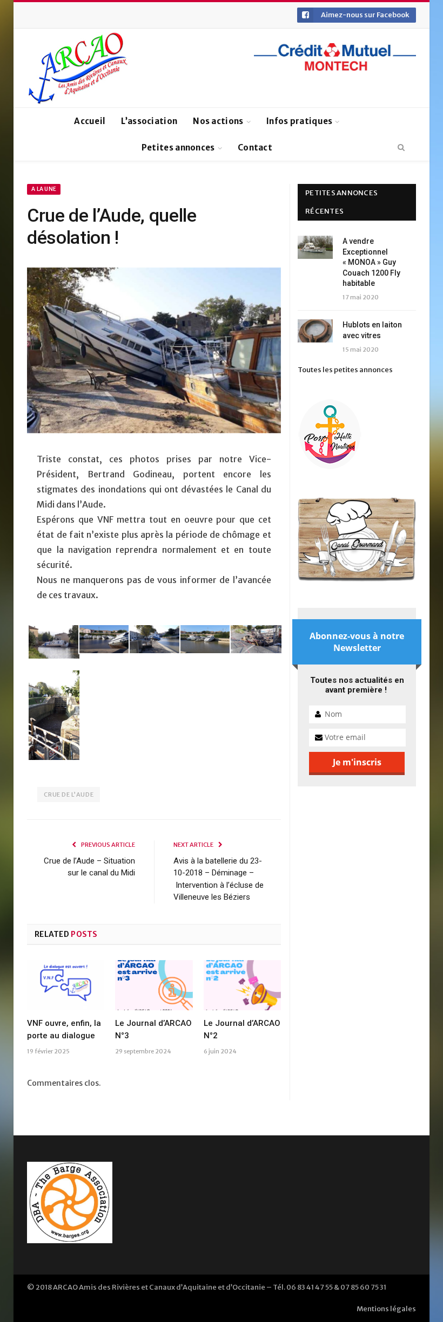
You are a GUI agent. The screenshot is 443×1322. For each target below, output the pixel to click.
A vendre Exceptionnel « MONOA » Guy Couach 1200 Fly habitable (371, 262)
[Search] (401, 147)
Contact (255, 147)
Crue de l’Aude (68, 794)
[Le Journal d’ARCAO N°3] (153, 985)
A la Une (43, 189)
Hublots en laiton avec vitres (372, 330)
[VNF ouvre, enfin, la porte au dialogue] (65, 985)
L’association (149, 121)
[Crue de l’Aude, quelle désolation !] (154, 352)
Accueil (89, 121)
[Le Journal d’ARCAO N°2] (242, 985)
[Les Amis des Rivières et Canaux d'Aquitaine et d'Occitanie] (78, 68)
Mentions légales (386, 1308)
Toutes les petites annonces (345, 369)
